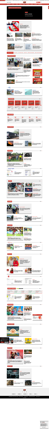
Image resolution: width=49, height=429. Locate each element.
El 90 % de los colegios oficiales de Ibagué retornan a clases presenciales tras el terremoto (37, 65)
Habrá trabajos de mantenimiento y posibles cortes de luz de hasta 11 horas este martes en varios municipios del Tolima (37, 35)
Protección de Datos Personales (32, 396)
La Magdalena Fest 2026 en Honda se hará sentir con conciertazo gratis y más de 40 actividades (25, 332)
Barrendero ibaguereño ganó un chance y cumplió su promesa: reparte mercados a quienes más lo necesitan (18, 341)
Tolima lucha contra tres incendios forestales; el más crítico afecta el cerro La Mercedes (36, 144)
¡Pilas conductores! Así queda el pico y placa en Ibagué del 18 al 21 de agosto (25, 209)
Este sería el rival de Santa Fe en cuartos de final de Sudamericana (36, 247)
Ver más (40, 87)
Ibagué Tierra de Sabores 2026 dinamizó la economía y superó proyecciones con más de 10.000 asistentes (36, 341)
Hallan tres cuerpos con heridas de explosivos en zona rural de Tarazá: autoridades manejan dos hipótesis (31, 120)
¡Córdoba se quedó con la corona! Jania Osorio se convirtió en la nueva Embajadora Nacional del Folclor (14, 318)
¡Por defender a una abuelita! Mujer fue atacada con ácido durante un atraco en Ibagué (27, 159)
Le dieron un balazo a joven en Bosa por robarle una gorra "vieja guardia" (37, 185)
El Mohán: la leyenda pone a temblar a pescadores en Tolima (18, 383)
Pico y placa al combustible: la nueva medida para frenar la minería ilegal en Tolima (18, 219)
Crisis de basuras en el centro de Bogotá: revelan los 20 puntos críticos (15, 194)
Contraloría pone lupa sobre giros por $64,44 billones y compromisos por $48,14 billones (36, 173)
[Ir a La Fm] (9, 87)
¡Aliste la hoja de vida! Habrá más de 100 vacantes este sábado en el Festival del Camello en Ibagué (36, 271)
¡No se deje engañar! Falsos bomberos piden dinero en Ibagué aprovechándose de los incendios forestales (25, 26)
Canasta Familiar (2, 0)
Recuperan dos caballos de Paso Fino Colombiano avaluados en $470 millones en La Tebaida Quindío (15, 164)
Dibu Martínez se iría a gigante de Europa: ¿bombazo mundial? (18, 247)
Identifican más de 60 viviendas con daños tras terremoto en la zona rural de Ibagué (22, 82)
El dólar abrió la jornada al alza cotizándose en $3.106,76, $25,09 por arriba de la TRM (18, 282)
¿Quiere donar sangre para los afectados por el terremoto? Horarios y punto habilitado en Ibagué (15, 361)
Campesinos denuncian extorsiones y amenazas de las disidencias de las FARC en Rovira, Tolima (28, 165)
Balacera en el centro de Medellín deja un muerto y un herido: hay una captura (10, 120)
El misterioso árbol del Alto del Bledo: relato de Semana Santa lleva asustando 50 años (36, 383)
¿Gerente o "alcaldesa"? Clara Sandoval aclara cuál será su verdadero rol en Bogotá (38, 120)
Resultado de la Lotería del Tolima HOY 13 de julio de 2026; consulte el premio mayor (18, 271)
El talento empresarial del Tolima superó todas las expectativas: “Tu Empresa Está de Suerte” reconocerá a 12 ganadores (25, 262)
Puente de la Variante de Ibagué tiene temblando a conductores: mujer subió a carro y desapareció (25, 374)
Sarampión (16, 52)
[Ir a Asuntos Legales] (11, 168)
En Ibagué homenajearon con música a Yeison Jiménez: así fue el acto (27, 320)
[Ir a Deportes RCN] (10, 242)
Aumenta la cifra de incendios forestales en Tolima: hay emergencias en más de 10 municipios (27, 71)
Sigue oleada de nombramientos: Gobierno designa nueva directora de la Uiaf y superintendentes (36, 281)
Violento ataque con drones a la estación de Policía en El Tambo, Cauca (17, 120)
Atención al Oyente (26, 396)
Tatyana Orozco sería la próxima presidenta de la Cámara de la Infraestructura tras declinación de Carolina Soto (36, 92)
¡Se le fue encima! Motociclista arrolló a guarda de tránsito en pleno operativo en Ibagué (19, 47)
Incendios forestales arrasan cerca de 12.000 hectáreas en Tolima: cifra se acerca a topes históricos (18, 144)
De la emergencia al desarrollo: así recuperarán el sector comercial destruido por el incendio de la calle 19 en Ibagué (22, 76)
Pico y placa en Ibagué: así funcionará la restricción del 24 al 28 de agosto (14, 69)
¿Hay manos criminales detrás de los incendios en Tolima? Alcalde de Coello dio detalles (19, 39)
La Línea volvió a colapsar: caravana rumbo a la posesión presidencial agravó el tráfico (36, 219)
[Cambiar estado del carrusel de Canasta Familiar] (4, 0)
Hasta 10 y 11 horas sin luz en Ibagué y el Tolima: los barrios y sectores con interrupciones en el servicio (27, 59)
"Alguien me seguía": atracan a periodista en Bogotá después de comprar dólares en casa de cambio (37, 195)
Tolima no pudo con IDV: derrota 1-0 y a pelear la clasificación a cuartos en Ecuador (14, 238)
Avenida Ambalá (21, 52)
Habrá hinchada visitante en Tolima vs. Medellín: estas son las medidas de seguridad (28, 239)
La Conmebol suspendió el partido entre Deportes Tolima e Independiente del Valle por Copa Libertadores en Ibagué (28, 234)
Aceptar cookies (44, 427)
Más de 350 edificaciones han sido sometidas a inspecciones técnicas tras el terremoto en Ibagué (28, 356)
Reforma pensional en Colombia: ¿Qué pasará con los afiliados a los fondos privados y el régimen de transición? (18, 92)
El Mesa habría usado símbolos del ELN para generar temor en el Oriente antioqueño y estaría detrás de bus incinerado (24, 121)
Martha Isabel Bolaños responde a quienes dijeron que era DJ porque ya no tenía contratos (37, 190)
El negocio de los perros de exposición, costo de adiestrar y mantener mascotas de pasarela (36, 297)
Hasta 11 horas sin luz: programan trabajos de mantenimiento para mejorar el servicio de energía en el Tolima (27, 362)
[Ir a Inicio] (24, 2)
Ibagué (26, 52)
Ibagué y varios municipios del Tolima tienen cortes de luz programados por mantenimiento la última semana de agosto (37, 47)
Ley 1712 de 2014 (24, 397)
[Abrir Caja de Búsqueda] (41, 2)
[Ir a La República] (8, 276)
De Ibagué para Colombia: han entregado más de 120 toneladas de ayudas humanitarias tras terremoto (25, 134)
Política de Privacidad (21, 396)
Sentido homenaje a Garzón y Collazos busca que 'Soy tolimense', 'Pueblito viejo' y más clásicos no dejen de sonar (27, 314)
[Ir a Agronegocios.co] (20, 288)
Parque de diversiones (31, 52)
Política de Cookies (38, 396)
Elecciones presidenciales (39, 52)
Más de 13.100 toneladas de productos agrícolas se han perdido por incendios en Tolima (18, 297)
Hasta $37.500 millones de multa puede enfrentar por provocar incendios (18, 173)
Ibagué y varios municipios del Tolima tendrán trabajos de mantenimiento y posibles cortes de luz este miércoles (10, 39)
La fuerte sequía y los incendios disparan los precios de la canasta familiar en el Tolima (27, 40)
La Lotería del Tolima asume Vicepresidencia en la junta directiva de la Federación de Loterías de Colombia (37, 40)
